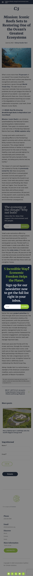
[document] (16, 288)
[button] (29, 267)
